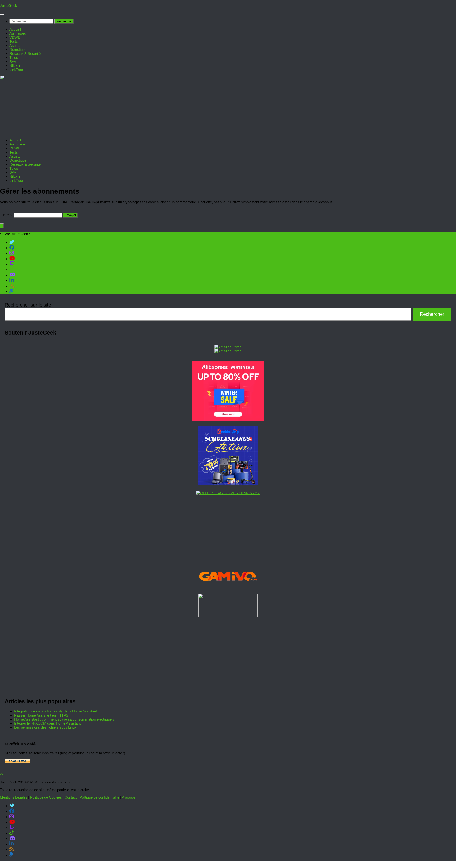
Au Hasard (18, 33)
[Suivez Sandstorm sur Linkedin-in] (12, 280)
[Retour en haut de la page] (1, 775)
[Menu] (2, 14)
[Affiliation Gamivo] (228, 587)
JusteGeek (8, 6)
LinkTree (16, 70)
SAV (13, 62)
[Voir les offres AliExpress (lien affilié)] (228, 419)
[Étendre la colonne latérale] (2, 225)
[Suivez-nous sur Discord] (12, 274)
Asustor (16, 45)
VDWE (15, 37)
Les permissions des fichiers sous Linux (45, 727)
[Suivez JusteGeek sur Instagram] (12, 253)
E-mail (8, 215)
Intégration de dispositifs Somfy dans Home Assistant (55, 711)
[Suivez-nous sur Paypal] (11, 291)
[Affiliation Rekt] (228, 616)
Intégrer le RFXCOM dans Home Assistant (47, 723)
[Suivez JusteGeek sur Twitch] (12, 263)
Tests (14, 41)
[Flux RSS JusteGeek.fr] (12, 285)
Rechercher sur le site (28, 304)
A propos (129, 797)
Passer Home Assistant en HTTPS (41, 715)
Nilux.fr (15, 66)
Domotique (18, 49)
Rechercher (432, 314)
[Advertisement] (147, 656)
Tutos (14, 58)
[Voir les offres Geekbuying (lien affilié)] (228, 484)
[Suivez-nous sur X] (12, 242)
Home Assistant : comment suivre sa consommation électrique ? (64, 719)
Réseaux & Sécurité (25, 53)
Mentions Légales (13, 797)
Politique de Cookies (46, 797)
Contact (71, 797)
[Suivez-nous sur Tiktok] (12, 269)
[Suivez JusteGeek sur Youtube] (12, 258)
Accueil (15, 29)
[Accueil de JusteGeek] (178, 132)
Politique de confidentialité (99, 797)
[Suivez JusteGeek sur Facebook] (12, 247)
